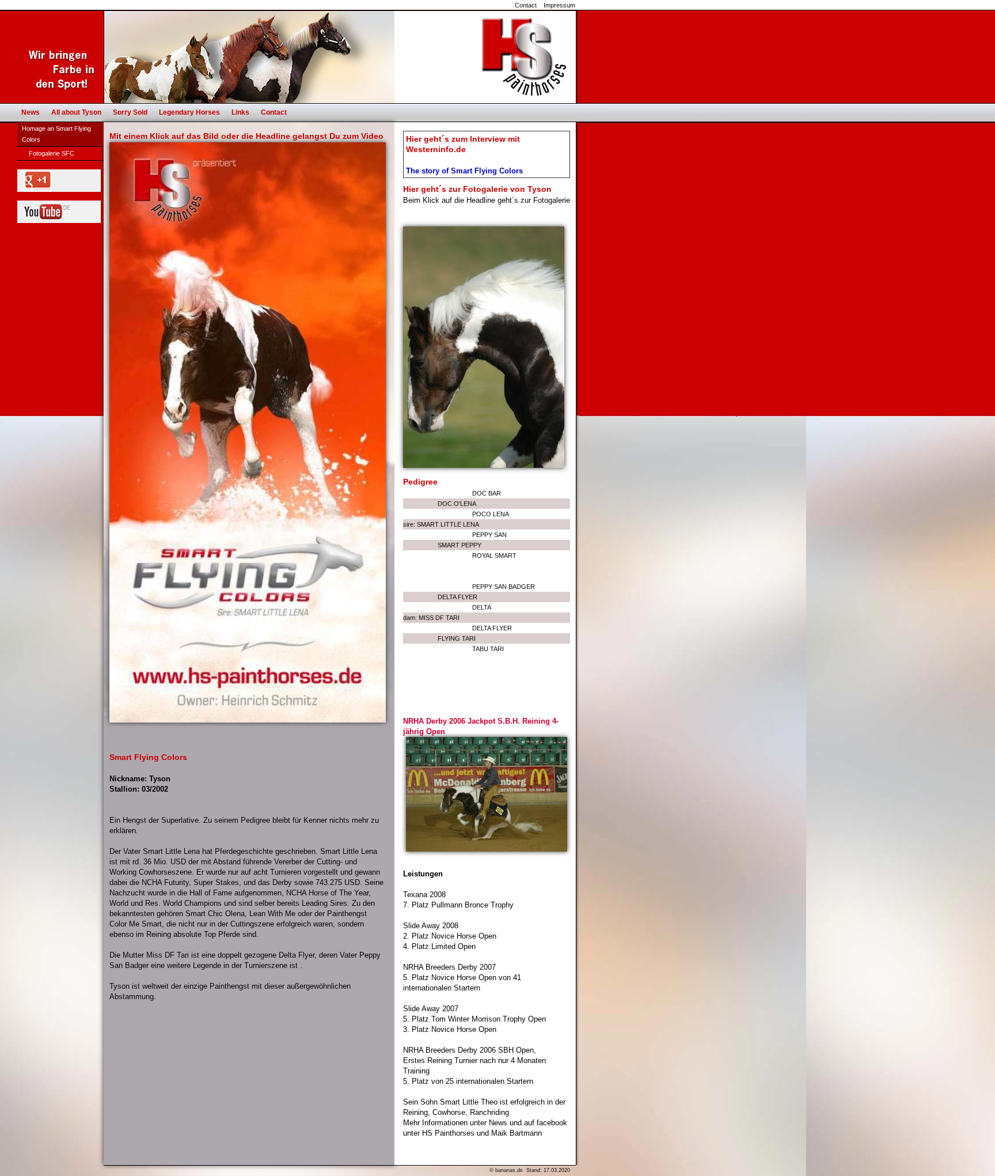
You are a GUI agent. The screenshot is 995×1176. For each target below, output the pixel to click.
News (30, 112)
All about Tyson (76, 112)
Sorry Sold (130, 112)
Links (240, 112)
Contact (526, 5)
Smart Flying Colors (148, 757)
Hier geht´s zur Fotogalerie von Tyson (477, 189)
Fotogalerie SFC (51, 153)
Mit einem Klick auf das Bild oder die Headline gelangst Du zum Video (246, 136)
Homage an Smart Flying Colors (56, 134)
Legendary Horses (189, 112)
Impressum (559, 5)
